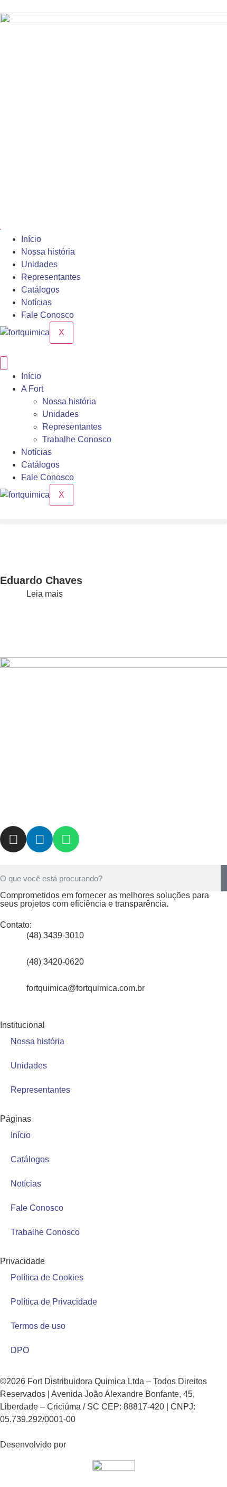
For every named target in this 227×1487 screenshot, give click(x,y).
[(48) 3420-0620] (13, 969)
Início (31, 239)
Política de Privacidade (54, 1301)
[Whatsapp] (66, 839)
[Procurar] (224, 878)
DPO (20, 1350)
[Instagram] (13, 839)
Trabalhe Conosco (76, 439)
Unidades (39, 264)
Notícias (36, 302)
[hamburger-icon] (0, 229)
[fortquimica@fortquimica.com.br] (13, 995)
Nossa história (48, 251)
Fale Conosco (47, 314)
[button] (113, 521)
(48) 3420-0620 (55, 961)
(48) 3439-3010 (55, 935)
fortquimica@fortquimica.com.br (85, 988)
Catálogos (40, 289)
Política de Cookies (47, 1277)
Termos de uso (38, 1325)
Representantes (51, 277)
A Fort (32, 388)
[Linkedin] (39, 839)
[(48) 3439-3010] (13, 942)
